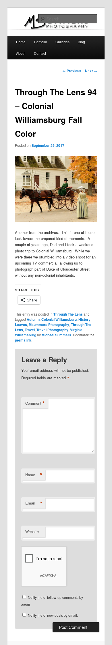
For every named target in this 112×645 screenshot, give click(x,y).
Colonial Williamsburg (59, 319)
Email (34, 503)
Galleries (62, 41)
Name (34, 474)
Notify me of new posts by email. (53, 615)
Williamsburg (25, 334)
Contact (40, 53)
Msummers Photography (49, 324)
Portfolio (40, 41)
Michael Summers (56, 334)
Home (21, 41)
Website (32, 531)
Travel (30, 329)
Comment (35, 403)
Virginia (76, 329)
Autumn (33, 319)
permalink (23, 340)
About (20, 53)
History (84, 319)
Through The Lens (68, 314)
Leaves (21, 324)
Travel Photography (52, 329)
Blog (81, 41)
